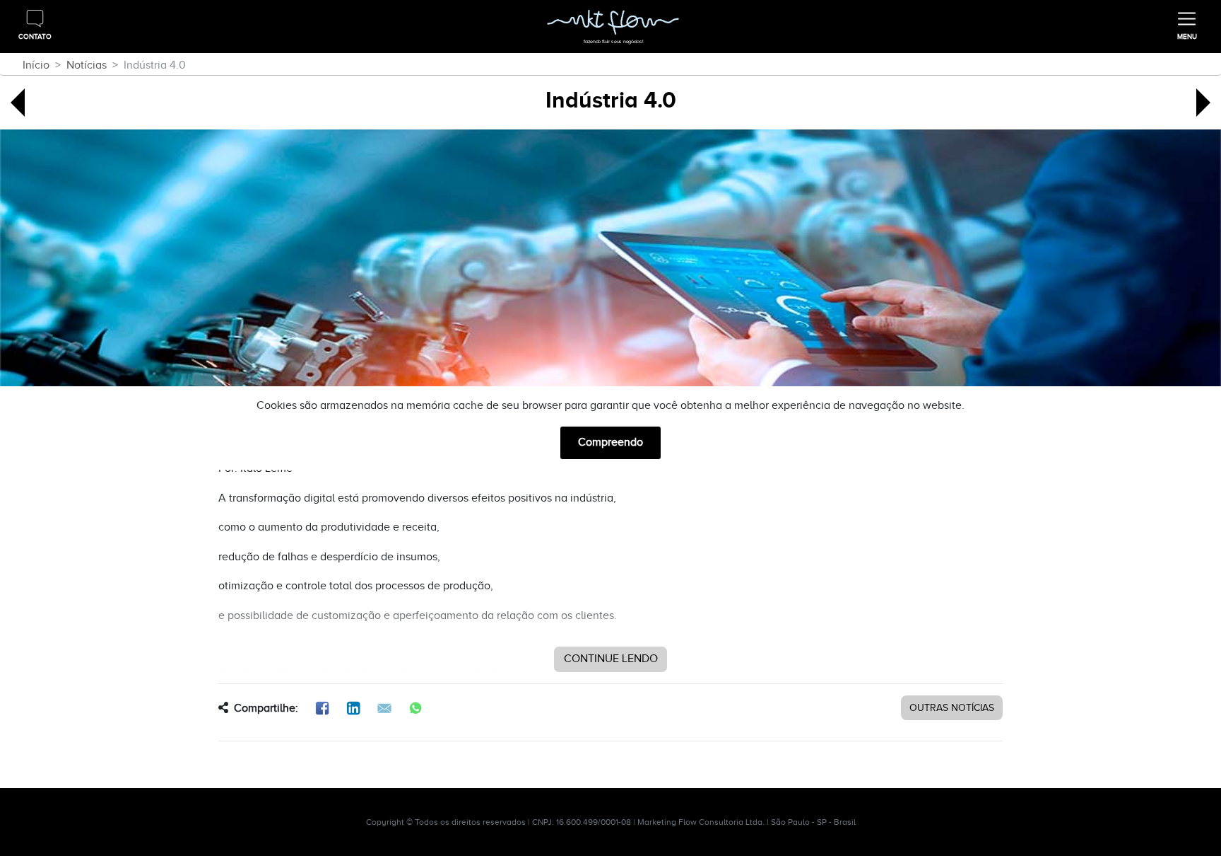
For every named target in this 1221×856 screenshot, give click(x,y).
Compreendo (610, 442)
